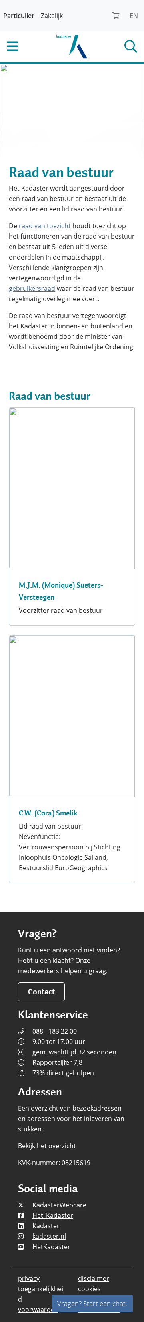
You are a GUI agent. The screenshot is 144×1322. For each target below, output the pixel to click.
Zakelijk (52, 15)
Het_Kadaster (52, 1215)
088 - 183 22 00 (54, 1031)
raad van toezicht (45, 225)
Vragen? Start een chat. (92, 1303)
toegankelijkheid (40, 1294)
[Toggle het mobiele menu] (24, 46)
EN (134, 15)
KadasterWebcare (59, 1205)
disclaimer (93, 1278)
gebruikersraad (32, 288)
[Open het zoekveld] (120, 46)
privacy (29, 1278)
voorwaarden (38, 1309)
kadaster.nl (49, 1236)
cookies (89, 1288)
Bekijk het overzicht (47, 1145)
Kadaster (46, 1225)
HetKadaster (51, 1246)
